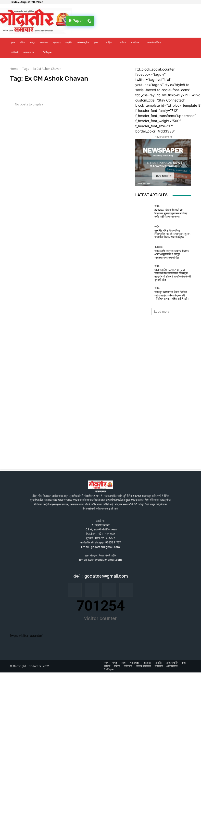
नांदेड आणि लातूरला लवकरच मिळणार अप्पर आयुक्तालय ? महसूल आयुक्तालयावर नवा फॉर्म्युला (171, 254)
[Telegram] (109, 590)
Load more (162, 311)
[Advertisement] (100, 363)
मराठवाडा (158, 247)
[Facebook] (75, 590)
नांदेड (157, 205)
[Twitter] (126, 590)
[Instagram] (92, 590)
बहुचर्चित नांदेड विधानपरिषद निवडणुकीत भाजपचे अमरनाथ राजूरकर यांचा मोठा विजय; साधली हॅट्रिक (172, 234)
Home (14, 69)
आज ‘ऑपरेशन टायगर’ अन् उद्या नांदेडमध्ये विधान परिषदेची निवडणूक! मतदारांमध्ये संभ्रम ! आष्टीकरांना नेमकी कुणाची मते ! (172, 274)
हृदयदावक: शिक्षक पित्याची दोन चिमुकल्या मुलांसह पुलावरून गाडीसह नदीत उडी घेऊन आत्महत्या (170, 213)
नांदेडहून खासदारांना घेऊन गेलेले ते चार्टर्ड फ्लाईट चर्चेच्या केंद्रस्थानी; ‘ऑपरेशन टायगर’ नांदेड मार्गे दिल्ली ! (171, 295)
